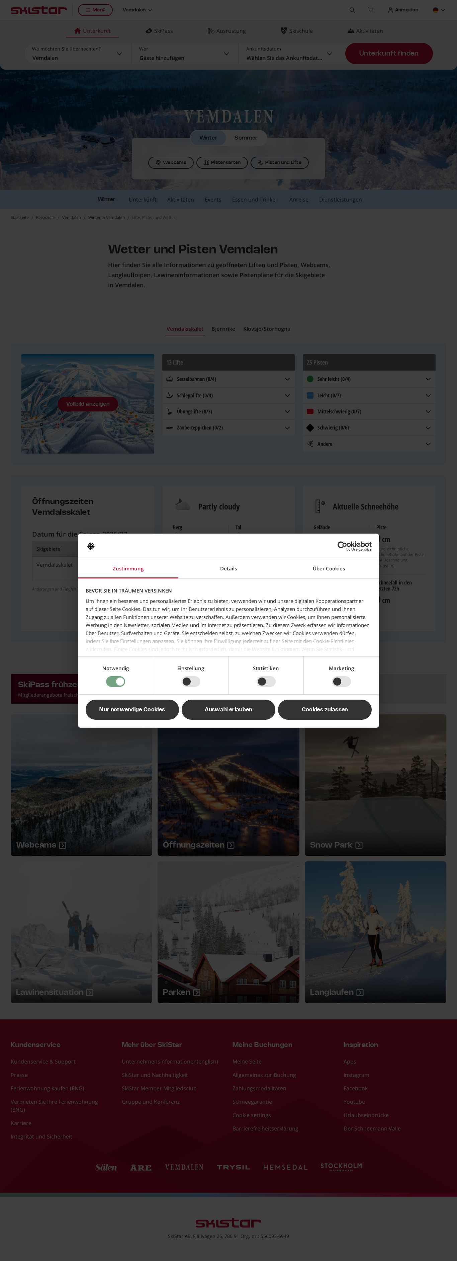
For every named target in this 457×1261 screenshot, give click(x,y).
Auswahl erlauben (228, 709)
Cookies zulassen (325, 709)
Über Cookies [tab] (329, 568)
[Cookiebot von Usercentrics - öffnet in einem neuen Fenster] (342, 546)
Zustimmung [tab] (128, 568)
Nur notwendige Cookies (132, 709)
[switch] (190, 681)
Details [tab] (228, 568)
